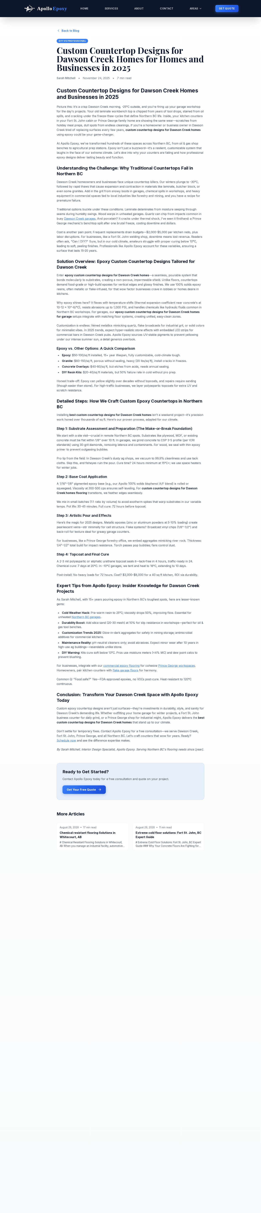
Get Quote (227, 8)
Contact (166, 8)
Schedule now (66, 740)
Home (84, 8)
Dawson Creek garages (80, 218)
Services (111, 8)
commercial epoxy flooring (121, 665)
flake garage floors (125, 670)
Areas (194, 8)
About (139, 8)
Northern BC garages (86, 617)
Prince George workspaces (176, 665)
